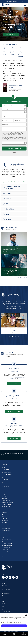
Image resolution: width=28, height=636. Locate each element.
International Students (7, 502)
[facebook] (3, 577)
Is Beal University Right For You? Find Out (14, 1)
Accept (14, 626)
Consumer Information (7, 543)
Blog (3, 541)
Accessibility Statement (7, 545)
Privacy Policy (14, 628)
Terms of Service (6, 547)
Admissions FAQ (6, 506)
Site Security (5, 551)
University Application (7, 535)
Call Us (4, 634)
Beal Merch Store (6, 554)
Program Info (23, 634)
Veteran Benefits (6, 508)
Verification (4, 498)
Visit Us (14, 634)
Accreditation (5, 520)
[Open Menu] (25, 5)
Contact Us (4, 522)
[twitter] (6, 577)
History (3, 516)
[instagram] (10, 577)
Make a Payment (6, 537)
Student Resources (6, 528)
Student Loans (5, 496)
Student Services (6, 530)
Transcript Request (6, 539)
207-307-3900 (7, 593)
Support (4, 556)
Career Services (5, 532)
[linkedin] (13, 577)
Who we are (5, 514)
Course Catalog (5, 486)
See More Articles (22, 277)
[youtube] (16, 577)
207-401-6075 (7, 611)
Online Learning (6, 500)
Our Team (4, 518)
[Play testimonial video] (14, 320)
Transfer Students (6, 504)
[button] (26, 615)
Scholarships (5, 494)
